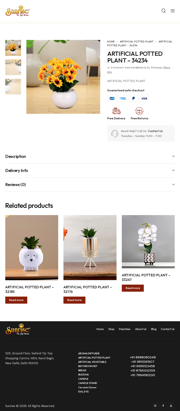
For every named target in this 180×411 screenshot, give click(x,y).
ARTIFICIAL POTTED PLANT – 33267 (146, 277)
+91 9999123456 (143, 366)
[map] (171, 405)
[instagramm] (155, 405)
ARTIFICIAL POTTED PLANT (137, 41)
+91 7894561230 (142, 375)
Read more (16, 300)
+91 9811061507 (142, 362)
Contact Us (155, 131)
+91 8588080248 (143, 357)
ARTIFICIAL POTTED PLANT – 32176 (87, 289)
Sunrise (10, 406)
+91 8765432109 (142, 370)
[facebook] (163, 405)
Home (111, 41)
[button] (173, 10)
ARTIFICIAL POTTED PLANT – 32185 (29, 289)
